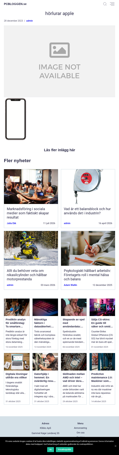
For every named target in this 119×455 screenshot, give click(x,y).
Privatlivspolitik (64, 449)
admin (29, 20)
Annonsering (80, 428)
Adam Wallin (70, 285)
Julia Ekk (11, 223)
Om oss (80, 432)
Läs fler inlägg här (59, 150)
